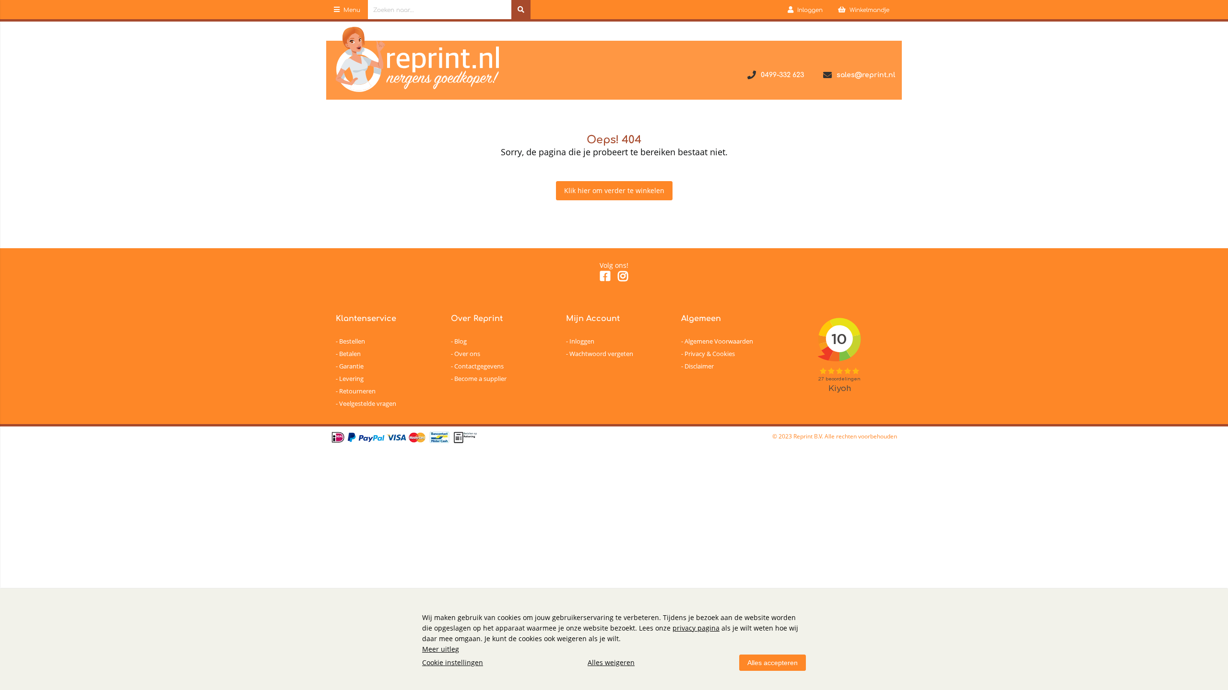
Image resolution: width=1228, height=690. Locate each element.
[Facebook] (605, 277)
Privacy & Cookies (710, 353)
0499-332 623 (782, 75)
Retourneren (357, 391)
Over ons (467, 353)
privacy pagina (696, 627)
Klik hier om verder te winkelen (614, 190)
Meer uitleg (440, 649)
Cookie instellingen (452, 662)
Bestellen (352, 341)
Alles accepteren (772, 663)
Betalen (350, 353)
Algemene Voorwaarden (719, 341)
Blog (460, 341)
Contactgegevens (479, 366)
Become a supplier (480, 378)
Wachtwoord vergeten (601, 353)
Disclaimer (699, 366)
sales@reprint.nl (866, 75)
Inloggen (581, 341)
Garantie (351, 366)
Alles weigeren (611, 662)
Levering (351, 378)
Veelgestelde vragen (367, 403)
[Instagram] (623, 277)
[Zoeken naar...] (521, 9)
